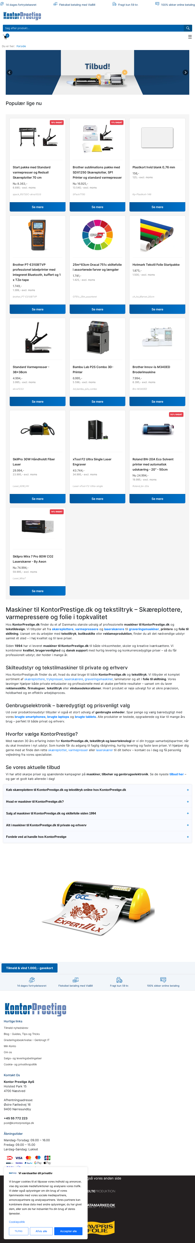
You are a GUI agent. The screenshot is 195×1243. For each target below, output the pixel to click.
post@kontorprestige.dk (19, 1123)
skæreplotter (57, 750)
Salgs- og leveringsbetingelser (23, 1058)
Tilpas (18, 1231)
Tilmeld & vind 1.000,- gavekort (29, 968)
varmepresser (78, 750)
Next (185, 72)
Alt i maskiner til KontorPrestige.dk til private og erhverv (97, 825)
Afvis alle (41, 1231)
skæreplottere (34, 679)
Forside (21, 46)
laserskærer (104, 750)
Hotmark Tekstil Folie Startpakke (156, 264)
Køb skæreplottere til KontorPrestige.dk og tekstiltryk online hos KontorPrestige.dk (97, 790)
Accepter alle (68, 1231)
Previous (9, 72)
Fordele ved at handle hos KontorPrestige (97, 837)
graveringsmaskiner (99, 679)
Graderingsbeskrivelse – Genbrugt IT (27, 1040)
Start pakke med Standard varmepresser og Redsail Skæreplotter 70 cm (31, 172)
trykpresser (54, 679)
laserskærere (73, 679)
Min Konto (10, 1046)
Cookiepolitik (17, 1221)
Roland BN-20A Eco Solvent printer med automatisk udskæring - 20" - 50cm (153, 464)
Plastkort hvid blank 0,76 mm (154, 167)
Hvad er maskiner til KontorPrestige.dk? (97, 802)
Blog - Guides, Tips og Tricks (22, 1033)
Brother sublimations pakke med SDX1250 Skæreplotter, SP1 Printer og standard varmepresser (97, 172)
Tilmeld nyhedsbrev (16, 1027)
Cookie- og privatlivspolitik (20, 1064)
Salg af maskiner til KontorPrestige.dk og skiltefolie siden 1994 (97, 813)
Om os (8, 1052)
